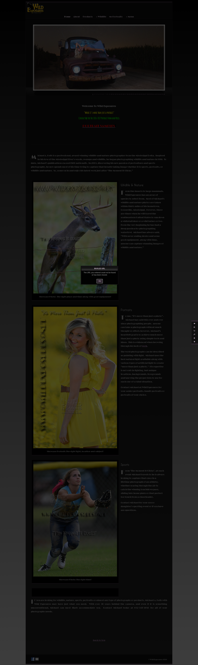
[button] (100, 281)
